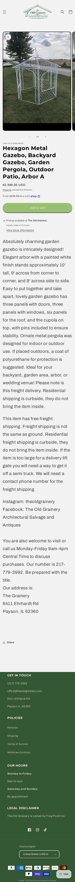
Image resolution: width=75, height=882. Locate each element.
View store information (20, 230)
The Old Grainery (32, 880)
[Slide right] (46, 137)
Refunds (12, 727)
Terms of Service (17, 744)
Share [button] (10, 642)
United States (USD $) (35, 854)
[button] (5, 12)
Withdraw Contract (18, 752)
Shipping (7, 190)
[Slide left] (29, 137)
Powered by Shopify (48, 880)
